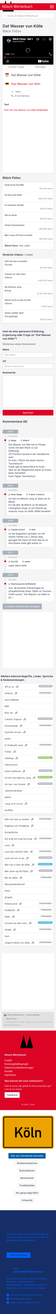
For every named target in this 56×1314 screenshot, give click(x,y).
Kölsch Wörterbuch (17, 7)
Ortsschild (27, 1200)
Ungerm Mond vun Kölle (28, 942)
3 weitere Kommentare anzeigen (22, 606)
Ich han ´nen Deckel (28, 784)
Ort (4, 361)
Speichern (28, 412)
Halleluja (28, 758)
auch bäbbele (12, 700)
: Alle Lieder (17, 245)
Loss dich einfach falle (28, 851)
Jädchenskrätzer (13, 790)
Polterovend (28, 903)
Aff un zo (28, 686)
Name (6, 349)
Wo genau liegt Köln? (27, 1192)
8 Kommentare (22, 96)
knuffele (9, 810)
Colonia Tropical (28, 719)
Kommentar (9, 372)
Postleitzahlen (27, 1185)
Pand (7, 891)
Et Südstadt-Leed (28, 745)
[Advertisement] (28, 144)
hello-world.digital (18, 1255)
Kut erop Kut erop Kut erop (28, 838)
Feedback (12, 1095)
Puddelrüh (28, 910)
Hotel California (28, 771)
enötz (8, 738)
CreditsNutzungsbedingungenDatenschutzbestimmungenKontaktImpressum (19, 1067)
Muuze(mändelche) (15, 884)
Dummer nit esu (13, 732)
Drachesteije (28, 725)
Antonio (28, 693)
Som (7, 936)
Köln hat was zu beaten (28, 819)
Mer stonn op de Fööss (28, 871)
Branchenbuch (27, 1170)
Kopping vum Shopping (17, 826)
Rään (28, 916)
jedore (8, 797)
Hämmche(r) (11, 765)
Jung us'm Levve (14, 803)
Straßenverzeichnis (27, 1163)
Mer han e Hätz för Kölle (28, 864)
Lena (7, 845)
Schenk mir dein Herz (28, 923)
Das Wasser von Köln (25, 84)
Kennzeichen (27, 1178)
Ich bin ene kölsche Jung (28, 777)
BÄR (7, 706)
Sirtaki (28, 929)
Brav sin (9, 713)
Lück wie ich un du (28, 858)
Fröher (8, 751)
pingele (8, 897)
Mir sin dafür (28, 877)
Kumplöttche (11, 832)
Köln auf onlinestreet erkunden (27, 1155)
